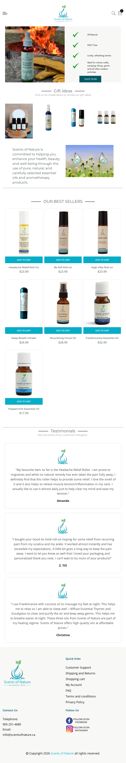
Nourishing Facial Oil (63, 338)
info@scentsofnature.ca (19, 735)
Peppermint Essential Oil (23, 408)
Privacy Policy (75, 702)
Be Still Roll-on (63, 267)
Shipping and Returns (80, 673)
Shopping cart (75, 679)
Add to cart (24, 259)
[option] (63, 54)
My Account (74, 685)
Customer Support (78, 667)
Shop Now (90, 79)
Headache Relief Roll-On (24, 267)
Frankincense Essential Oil (102, 338)
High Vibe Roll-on (102, 267)
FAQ (68, 690)
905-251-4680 (12, 724)
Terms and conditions (81, 696)
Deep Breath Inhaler (23, 338)
